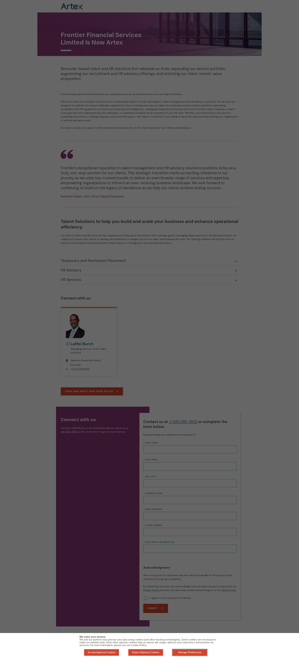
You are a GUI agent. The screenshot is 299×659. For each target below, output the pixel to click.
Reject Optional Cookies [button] (145, 652)
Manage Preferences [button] (189, 652)
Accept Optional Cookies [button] (101, 652)
